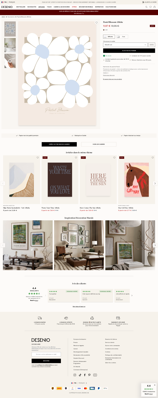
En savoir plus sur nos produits (112, 79)
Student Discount (79, 358)
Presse (76, 342)
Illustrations (11, 17)
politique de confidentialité (44, 365)
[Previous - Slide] (3, 183)
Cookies (107, 352)
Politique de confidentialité (113, 355)
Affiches (41, 7)
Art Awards (77, 366)
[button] (151, 45)
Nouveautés (32, 7)
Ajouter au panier (129, 50)
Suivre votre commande (112, 345)
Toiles (49, 7)
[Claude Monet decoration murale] (28, 245)
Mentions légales (79, 345)
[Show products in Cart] (155, 7)
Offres (74, 7)
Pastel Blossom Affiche (24, 17)
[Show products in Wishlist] (150, 7)
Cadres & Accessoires (62, 7)
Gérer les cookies (110, 362)
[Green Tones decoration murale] (79, 245)
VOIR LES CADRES (99, 144)
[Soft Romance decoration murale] (130, 245)
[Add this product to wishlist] (96, 22)
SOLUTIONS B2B (111, 7)
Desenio (84, 393)
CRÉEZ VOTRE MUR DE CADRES (59, 144)
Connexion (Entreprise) (81, 370)
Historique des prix (109, 75)
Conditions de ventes (111, 349)
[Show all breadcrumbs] (3, 17)
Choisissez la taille (109, 41)
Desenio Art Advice (111, 339)
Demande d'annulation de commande (113, 358)
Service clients (109, 342)
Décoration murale (86, 7)
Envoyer (46, 361)
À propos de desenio (80, 339)
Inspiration (99, 7)
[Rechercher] (146, 7)
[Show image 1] (10, 29)
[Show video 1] (10, 61)
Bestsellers (20, 7)
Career (76, 349)
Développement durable (81, 352)
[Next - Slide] (155, 183)
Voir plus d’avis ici (79, 306)
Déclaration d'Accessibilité (82, 355)
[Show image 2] (10, 45)
